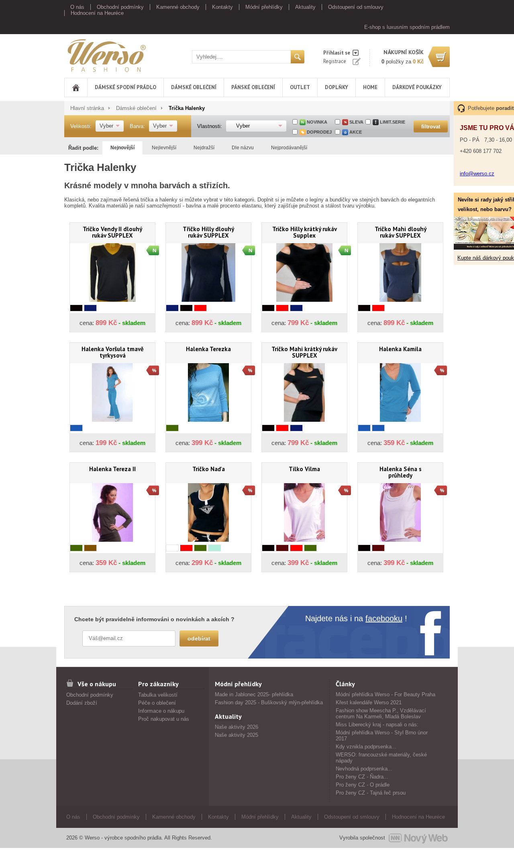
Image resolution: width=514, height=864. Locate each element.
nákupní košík (403, 52)
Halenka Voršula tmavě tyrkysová (113, 352)
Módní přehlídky (264, 7)
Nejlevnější (164, 147)
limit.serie (392, 122)
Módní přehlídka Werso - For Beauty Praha (385, 694)
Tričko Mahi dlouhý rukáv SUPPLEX (400, 232)
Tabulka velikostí (157, 695)
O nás (77, 7)
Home (370, 87)
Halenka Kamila (400, 349)
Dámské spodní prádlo (125, 87)
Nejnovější (122, 147)
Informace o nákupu (161, 711)
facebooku (383, 618)
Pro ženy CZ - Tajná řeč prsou (371, 793)
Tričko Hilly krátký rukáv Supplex (304, 232)
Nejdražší (204, 147)
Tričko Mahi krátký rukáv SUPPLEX (304, 352)
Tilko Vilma (304, 469)
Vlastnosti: (209, 126)
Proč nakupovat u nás (163, 719)
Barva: (137, 126)
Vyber (106, 126)
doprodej (319, 132)
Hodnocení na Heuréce (97, 13)
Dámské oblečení (193, 87)
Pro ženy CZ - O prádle (363, 785)
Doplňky (336, 87)
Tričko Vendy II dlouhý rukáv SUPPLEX (112, 232)
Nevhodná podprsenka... (364, 769)
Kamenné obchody (178, 7)
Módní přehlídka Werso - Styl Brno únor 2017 (382, 736)
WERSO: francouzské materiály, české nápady (381, 758)
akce (355, 132)
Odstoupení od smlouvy (355, 7)
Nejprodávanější (289, 147)
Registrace (334, 61)
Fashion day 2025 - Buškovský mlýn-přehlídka (269, 702)
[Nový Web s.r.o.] (418, 838)
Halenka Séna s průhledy (400, 472)
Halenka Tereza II (112, 469)
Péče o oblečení (157, 703)
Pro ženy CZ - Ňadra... (362, 777)
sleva (356, 122)
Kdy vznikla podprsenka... (366, 747)
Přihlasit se (336, 52)
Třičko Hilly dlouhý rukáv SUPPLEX (208, 232)
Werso (71, 54)
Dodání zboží (81, 703)
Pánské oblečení (253, 87)
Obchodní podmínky (120, 7)
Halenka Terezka (208, 349)
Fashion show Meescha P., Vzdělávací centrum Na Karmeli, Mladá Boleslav (381, 713)
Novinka (317, 122)
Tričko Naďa (208, 469)
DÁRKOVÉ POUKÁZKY (417, 87)
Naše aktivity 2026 (236, 727)
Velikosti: (81, 126)
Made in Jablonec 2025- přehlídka (254, 694)
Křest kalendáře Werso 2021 (369, 702)
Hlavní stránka (87, 108)
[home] (76, 87)
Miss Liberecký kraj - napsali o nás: (377, 725)
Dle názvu (243, 147)
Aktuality (305, 7)
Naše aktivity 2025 (236, 735)
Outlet (300, 87)
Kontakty (222, 7)
